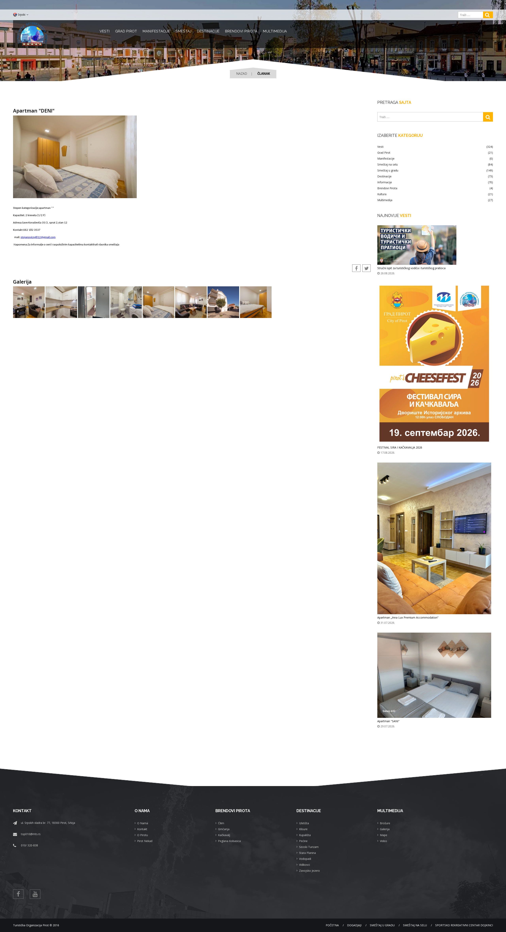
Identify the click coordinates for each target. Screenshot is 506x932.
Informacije (435, 182)
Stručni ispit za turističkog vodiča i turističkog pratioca (411, 268)
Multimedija (275, 31)
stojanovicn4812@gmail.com (38, 237)
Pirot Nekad (144, 841)
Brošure (385, 823)
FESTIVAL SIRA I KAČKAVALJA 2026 (399, 447)
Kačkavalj (224, 835)
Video (383, 841)
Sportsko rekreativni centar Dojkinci (464, 925)
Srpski (21, 14)
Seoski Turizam (309, 847)
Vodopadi (305, 859)
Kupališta (305, 835)
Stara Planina (307, 853)
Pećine (303, 841)
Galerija (385, 829)
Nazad (241, 73)
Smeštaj (183, 31)
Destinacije (208, 31)
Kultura (435, 194)
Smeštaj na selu (435, 164)
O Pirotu (142, 835)
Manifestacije (156, 31)
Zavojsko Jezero (309, 870)
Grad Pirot (126, 31)
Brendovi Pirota (241, 31)
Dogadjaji (354, 925)
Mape (383, 835)
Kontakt (142, 829)
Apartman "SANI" (388, 721)
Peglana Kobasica (229, 841)
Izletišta (304, 823)
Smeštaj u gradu (435, 170)
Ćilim (221, 823)
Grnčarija (223, 829)
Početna (332, 925)
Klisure (303, 829)
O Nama (142, 823)
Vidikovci (304, 865)
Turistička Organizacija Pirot (31, 925)
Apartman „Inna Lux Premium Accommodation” (407, 617)
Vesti (105, 31)
